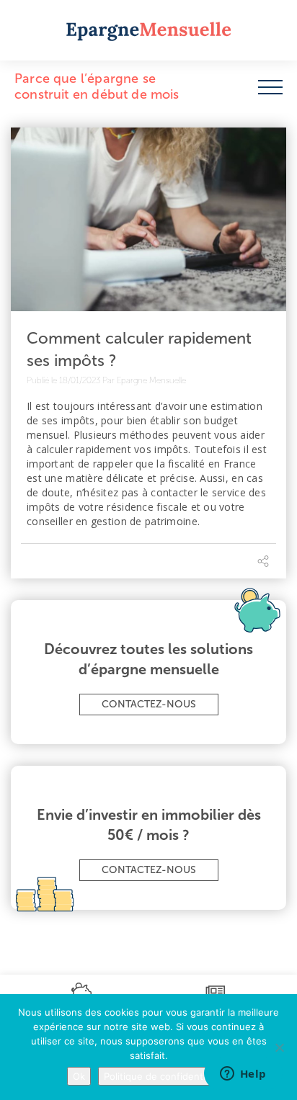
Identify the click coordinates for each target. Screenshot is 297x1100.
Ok (79, 1076)
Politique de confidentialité (164, 1076)
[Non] (279, 1047)
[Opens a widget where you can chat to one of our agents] (243, 1075)
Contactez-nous (149, 704)
